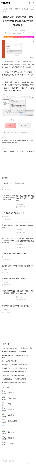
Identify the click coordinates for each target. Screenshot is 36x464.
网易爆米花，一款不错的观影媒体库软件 (14, 382)
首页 (10, 9)
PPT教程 (21, 120)
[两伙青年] (5, 3)
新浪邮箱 (11, 410)
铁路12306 (12, 398)
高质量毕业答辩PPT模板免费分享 (14, 279)
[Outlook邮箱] (4, 422)
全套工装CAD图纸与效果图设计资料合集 (14, 364)
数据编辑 (25, 9)
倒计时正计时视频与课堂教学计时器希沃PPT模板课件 (25, 198)
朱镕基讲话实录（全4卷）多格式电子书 (14, 368)
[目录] (29, 3)
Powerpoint (7, 187)
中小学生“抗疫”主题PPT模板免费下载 (15, 306)
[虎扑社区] (4, 432)
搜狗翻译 (11, 415)
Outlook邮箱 (12, 421)
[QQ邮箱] (4, 443)
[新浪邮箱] (4, 409)
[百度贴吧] (4, 438)
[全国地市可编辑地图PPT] (8, 226)
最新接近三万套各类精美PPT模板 (14, 253)
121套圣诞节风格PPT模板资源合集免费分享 (17, 266)
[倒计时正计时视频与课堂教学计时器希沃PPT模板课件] (8, 197)
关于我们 (4, 461)
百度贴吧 (11, 438)
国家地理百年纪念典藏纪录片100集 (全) (14, 372)
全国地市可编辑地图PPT (25, 226)
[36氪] (4, 404)
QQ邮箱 (10, 444)
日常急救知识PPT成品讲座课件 (13, 183)
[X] (3, 425)
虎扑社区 (11, 432)
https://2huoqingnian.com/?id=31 (19, 132)
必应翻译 (11, 393)
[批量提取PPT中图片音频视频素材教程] (8, 292)
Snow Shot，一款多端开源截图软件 (13, 375)
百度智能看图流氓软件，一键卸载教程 (14, 352)
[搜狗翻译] (4, 415)
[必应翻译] (4, 392)
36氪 (9, 404)
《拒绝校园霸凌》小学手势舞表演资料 (14, 379)
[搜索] (33, 3)
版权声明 (11, 461)
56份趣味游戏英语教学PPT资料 (13, 213)
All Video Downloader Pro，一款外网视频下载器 (17, 348)
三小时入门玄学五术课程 (9, 361)
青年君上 (15, 30)
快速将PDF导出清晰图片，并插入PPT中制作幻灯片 (18, 151)
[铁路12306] (4, 399)
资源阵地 (17, 9)
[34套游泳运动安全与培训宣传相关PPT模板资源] (8, 240)
